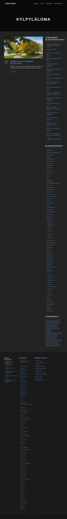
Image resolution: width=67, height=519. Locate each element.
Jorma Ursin (10, 3)
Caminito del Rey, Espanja (41, 374)
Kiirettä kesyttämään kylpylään (21, 62)
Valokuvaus (49, 302)
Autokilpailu (49, 154)
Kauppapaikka (50, 189)
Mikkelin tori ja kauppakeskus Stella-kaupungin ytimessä (54, 134)
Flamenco (49, 167)
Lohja (56, 335)
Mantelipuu (49, 216)
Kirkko (48, 192)
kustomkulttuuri (50, 196)
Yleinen (48, 311)
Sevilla (49, 238)
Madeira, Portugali (39, 362)
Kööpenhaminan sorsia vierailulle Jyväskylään (54, 70)
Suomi (48, 273)
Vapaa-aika (49, 304)
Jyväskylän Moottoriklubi (53, 183)
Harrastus (49, 170)
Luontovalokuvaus (51, 211)
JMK (48, 176)
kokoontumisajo (49, 335)
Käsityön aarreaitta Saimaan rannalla (53, 129)
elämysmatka (49, 326)
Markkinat (49, 218)
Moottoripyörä (50, 240)
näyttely (48, 249)
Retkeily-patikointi (24, 479)
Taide (48, 298)
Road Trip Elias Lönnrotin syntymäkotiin (52, 113)
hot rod (53, 328)
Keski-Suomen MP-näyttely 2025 (54, 78)
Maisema (22, 437)
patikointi (48, 345)
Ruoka (48, 269)
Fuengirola (48, 328)
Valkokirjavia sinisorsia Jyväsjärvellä (52, 64)
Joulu (48, 178)
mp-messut (49, 245)
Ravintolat (49, 262)
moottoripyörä (49, 340)
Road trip (54, 345)
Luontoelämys (50, 207)
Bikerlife (52, 321)
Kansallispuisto (50, 187)
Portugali (49, 233)
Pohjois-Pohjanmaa (52, 286)
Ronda (21, 481)
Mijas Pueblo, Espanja (40, 372)
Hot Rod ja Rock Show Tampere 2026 (54, 54)
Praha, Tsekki (38, 360)
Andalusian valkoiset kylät (53, 152)
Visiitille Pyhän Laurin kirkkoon (54, 139)
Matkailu (49, 220)
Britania (48, 156)
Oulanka (48, 251)
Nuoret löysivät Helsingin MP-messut (54, 88)
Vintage (48, 309)
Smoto (58, 345)
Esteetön (49, 163)
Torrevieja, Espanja (39, 366)
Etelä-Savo (49, 165)
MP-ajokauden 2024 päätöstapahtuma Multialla (53, 108)
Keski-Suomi (50, 280)
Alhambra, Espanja (39, 380)
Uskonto (49, 300)
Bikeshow (58, 321)
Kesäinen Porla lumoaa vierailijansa (52, 118)
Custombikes (50, 159)
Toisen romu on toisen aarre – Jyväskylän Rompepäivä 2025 (54, 93)
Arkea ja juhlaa (38, 378)
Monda (49, 231)
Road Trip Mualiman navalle (53, 103)
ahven (47, 321)
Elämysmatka (50, 161)
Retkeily (48, 264)
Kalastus (48, 185)
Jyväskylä (49, 181)
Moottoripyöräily (51, 242)
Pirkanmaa (50, 284)
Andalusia (49, 150)
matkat (54, 338)
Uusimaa (49, 295)
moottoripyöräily (57, 340)
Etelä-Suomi (23, 386)
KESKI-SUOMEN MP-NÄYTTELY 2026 (54, 59)
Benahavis (50, 222)
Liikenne (49, 198)
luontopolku (48, 338)
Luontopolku (50, 209)
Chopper (48, 323)
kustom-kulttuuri (51, 194)
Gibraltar (49, 229)
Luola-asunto (50, 203)
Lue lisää (13, 71)
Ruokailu (49, 271)
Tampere (49, 293)
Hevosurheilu (50, 172)
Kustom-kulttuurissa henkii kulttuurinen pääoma (53, 83)
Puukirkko (49, 258)
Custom (57, 323)
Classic (52, 323)
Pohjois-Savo (50, 256)
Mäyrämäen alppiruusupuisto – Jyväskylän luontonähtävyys (54, 45)
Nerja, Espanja (38, 370)
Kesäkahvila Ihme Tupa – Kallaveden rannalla (52, 124)
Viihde (48, 306)
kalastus (60, 333)
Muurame (49, 247)
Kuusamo (49, 282)
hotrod (48, 174)
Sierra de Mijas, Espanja (40, 368)
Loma (48, 200)
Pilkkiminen (49, 253)
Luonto (48, 205)
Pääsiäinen (49, 260)
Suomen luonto (39, 376)
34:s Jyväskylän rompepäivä (53, 74)
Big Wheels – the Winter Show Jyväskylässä (54, 99)
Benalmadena (23, 370)
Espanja (49, 227)
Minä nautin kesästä (51, 49)
